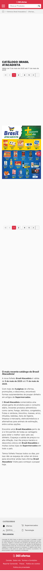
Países (21, 564)
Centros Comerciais (10, 530)
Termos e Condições (29, 560)
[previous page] (10, 75)
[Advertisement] (21, 35)
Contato (9, 560)
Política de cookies (33, 564)
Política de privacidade (21, 567)
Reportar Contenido (10, 564)
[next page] (33, 75)
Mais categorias (8, 534)
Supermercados (31, 525)
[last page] (37, 75)
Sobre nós (17, 560)
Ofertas (31, 12)
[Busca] (39, 6)
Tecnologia (29, 530)
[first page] (6, 75)
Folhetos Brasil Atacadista (16, 12)
